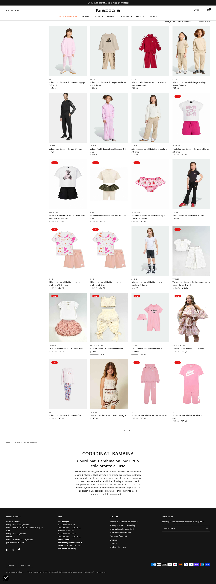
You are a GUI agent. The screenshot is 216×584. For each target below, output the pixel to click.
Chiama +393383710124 (69, 545)
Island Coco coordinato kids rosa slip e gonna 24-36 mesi (148, 217)
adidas (52, 79)
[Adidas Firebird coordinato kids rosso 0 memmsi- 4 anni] (150, 51)
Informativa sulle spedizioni (122, 529)
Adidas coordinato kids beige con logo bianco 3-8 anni (189, 83)
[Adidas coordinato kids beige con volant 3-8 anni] (150, 118)
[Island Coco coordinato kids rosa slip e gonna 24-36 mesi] (150, 184)
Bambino (125, 16)
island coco (137, 212)
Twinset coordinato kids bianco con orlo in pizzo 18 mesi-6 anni (191, 283)
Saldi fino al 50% (68, 16)
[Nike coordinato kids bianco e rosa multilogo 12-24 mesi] (68, 251)
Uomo (98, 16)
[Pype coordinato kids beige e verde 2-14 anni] (109, 184)
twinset (175, 279)
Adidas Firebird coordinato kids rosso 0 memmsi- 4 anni (149, 83)
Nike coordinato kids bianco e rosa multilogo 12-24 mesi (64, 283)
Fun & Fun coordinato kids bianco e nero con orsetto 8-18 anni (67, 217)
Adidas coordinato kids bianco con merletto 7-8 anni (147, 283)
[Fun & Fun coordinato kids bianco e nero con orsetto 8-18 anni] (68, 184)
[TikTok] (21, 549)
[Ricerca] (203, 10)
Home (8, 442)
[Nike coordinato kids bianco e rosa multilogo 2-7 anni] (109, 251)
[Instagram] (15, 549)
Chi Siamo (114, 540)
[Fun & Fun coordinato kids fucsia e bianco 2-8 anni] (191, 118)
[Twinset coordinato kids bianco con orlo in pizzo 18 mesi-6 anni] (191, 251)
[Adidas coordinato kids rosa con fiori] (68, 384)
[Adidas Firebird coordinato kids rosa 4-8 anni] (109, 118)
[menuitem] (68, 16)
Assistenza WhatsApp (67, 548)
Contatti (113, 543)
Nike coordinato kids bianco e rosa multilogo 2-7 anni (105, 283)
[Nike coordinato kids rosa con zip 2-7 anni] (150, 384)
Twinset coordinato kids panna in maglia (108, 415)
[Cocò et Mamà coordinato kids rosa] (191, 317)
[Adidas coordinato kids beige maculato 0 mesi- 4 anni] (109, 51)
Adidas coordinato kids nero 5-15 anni (66, 149)
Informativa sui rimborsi (120, 532)
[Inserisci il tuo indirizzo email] (207, 529)
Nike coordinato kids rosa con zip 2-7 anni (150, 415)
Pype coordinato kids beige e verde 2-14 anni (108, 217)
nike (51, 279)
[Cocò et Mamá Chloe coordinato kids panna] (109, 317)
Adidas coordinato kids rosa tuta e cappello (147, 350)
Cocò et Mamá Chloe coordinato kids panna (106, 350)
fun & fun (176, 146)
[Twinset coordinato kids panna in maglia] (109, 384)
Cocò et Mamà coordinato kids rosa (188, 348)
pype (92, 212)
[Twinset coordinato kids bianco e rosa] (68, 317)
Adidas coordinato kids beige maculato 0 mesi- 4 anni (108, 83)
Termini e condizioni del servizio (124, 521)
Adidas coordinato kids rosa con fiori (65, 415)
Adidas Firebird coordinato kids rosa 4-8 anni (108, 150)
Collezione (16, 442)
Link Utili (114, 517)
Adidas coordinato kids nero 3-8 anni (188, 215)
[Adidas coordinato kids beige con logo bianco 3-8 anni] (191, 51)
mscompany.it (100, 572)
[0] (208, 10)
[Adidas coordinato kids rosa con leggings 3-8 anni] (68, 51)
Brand (139, 16)
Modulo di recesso (118, 547)
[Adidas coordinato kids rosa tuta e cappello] (150, 317)
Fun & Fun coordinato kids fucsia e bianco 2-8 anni (190, 150)
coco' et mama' (96, 346)
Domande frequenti (118, 536)
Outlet (151, 16)
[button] (5, 578)
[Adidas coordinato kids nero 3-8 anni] (191, 184)
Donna (86, 16)
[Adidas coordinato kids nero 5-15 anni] (68, 118)
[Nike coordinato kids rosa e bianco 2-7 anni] (191, 384)
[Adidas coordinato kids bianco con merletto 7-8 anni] (150, 251)
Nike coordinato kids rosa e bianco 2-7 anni (189, 416)
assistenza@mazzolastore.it (70, 542)
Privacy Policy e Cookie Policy (122, 525)
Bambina (111, 16)
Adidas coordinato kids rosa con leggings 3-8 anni (67, 83)
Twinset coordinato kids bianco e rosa (66, 348)
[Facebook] (9, 549)
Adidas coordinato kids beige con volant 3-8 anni (149, 150)
